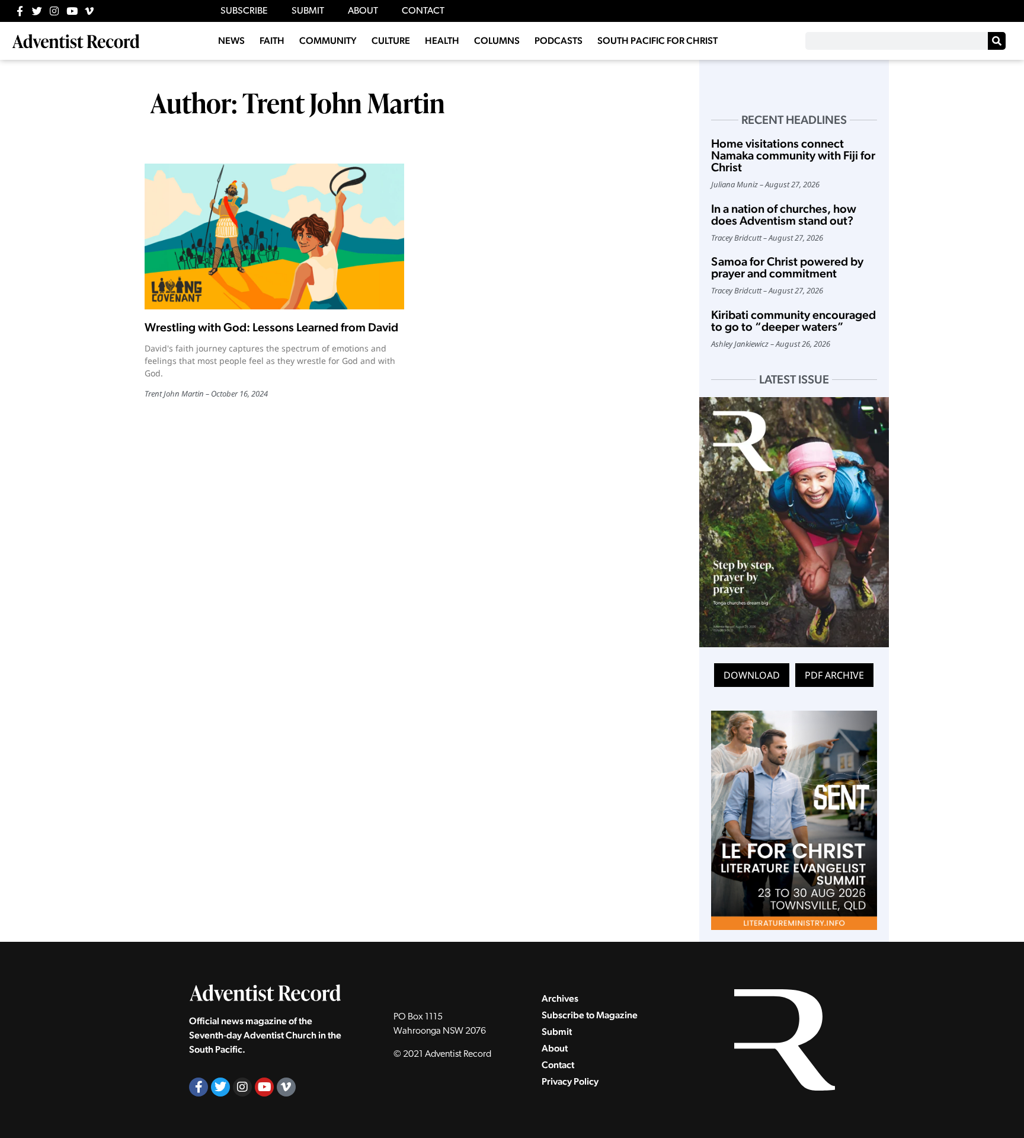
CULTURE (391, 40)
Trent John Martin (174, 393)
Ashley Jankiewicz (740, 343)
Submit (557, 1031)
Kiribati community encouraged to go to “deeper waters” (793, 321)
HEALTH (442, 40)
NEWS (231, 40)
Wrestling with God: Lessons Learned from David (271, 327)
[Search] (997, 41)
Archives (560, 998)
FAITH (272, 40)
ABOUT (363, 11)
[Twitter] (37, 11)
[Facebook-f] (20, 11)
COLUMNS (497, 40)
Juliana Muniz (734, 184)
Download (752, 675)
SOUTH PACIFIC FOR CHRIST (657, 40)
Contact (558, 1064)
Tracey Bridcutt (736, 237)
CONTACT (423, 11)
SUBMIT (308, 11)
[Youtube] (72, 11)
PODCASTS (559, 40)
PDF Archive (834, 675)
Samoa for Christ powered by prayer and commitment (787, 267)
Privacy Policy (570, 1081)
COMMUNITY (328, 40)
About (555, 1048)
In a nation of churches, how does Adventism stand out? (783, 215)
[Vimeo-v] (89, 11)
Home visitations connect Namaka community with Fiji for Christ (793, 155)
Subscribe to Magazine (590, 1015)
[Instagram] (54, 11)
